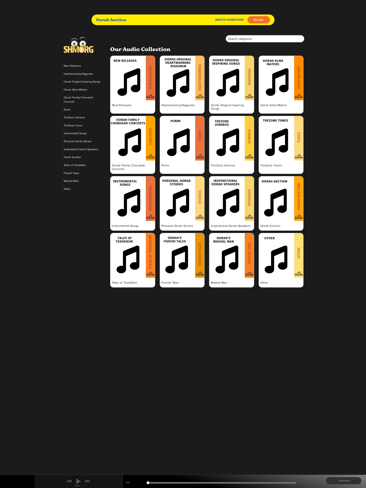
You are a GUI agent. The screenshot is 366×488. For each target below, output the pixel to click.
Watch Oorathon (229, 20)
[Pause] (78, 481)
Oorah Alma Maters (75, 89)
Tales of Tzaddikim (75, 165)
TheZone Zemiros (74, 117)
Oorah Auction (72, 157)
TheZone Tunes (73, 125)
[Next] (88, 481)
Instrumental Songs (75, 133)
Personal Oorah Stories (78, 141)
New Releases (72, 66)
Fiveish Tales (71, 173)
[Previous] (69, 481)
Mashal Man (71, 181)
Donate (259, 20)
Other (67, 189)
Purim (67, 110)
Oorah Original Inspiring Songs (82, 81)
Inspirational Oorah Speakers (81, 149)
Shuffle (77, 485)
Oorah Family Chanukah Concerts (78, 99)
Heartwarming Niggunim (78, 74)
